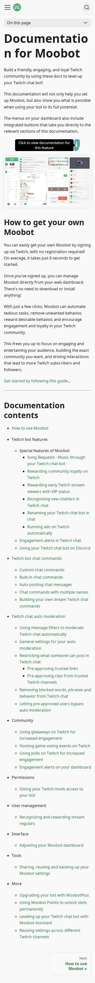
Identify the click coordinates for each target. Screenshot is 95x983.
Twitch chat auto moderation (38, 616)
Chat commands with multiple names (53, 592)
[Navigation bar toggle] (7, 7)
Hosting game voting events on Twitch (54, 746)
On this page (19, 22)
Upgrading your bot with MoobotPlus (54, 895)
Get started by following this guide (36, 381)
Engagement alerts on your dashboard (55, 767)
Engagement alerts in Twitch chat (50, 540)
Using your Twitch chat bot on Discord (54, 548)
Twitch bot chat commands (37, 558)
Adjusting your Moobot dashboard (51, 845)
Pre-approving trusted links (52, 668)
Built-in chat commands (41, 577)
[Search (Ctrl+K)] (86, 7)
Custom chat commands (42, 570)
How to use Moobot (30, 428)
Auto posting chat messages (45, 584)
